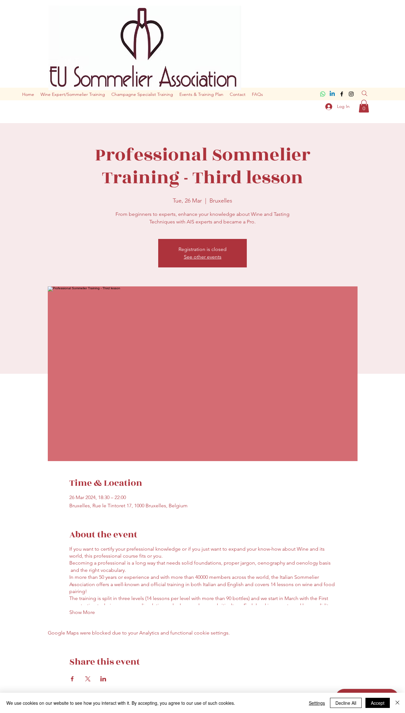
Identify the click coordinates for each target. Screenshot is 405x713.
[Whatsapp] (323, 94)
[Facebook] (342, 94)
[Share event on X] (88, 678)
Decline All (345, 703)
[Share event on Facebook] (72, 678)
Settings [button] (317, 703)
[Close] (397, 703)
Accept (377, 703)
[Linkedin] (332, 94)
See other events (202, 257)
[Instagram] (351, 94)
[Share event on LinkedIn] (103, 678)
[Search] (364, 93)
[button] (363, 106)
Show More (82, 612)
